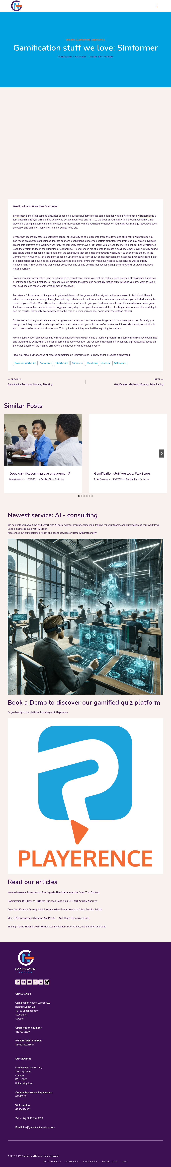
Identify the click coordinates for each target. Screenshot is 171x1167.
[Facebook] (23, 982)
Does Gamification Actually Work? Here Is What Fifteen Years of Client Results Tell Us (55, 909)
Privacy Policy (91, 1162)
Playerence (62, 712)
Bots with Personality (85, 532)
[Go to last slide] (9, 453)
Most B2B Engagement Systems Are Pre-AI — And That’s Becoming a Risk (48, 918)
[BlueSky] (46, 982)
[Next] (161, 453)
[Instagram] (35, 982)
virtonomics (120, 363)
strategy (105, 363)
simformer (77, 363)
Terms (125, 1162)
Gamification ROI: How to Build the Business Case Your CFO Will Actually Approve (52, 900)
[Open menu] (158, 6)
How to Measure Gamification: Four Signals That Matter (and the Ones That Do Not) (54, 892)
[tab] (79, 496)
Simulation (92, 363)
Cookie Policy (72, 1162)
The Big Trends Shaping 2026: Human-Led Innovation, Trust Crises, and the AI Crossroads (57, 926)
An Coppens (66, 57)
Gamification (98, 40)
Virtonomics (145, 215)
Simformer (19, 215)
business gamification (78, 40)
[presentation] (43, 440)
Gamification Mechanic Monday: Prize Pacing (138, 382)
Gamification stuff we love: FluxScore (122, 473)
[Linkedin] (17, 982)
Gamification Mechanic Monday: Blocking (30, 382)
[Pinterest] (40, 982)
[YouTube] (29, 982)
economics (46, 363)
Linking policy (110, 1162)
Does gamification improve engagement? (39, 473)
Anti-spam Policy (52, 1162)
